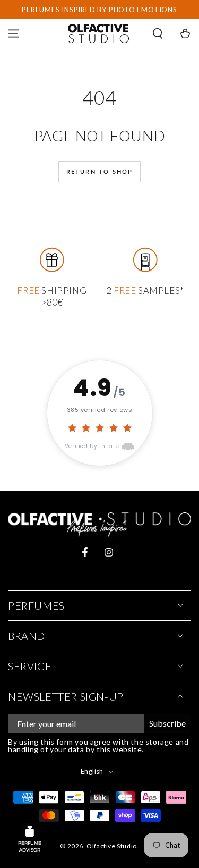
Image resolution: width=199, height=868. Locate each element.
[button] (157, 33)
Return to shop (99, 171)
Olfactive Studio (111, 846)
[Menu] (14, 33)
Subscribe (167, 723)
